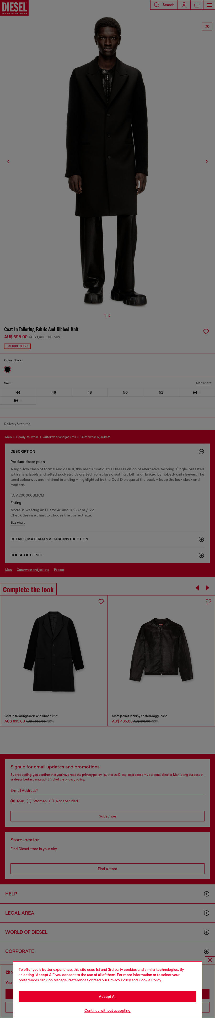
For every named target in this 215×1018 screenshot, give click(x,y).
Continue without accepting (107, 1010)
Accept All (107, 996)
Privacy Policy (119, 980)
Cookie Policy (150, 980)
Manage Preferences (70, 980)
